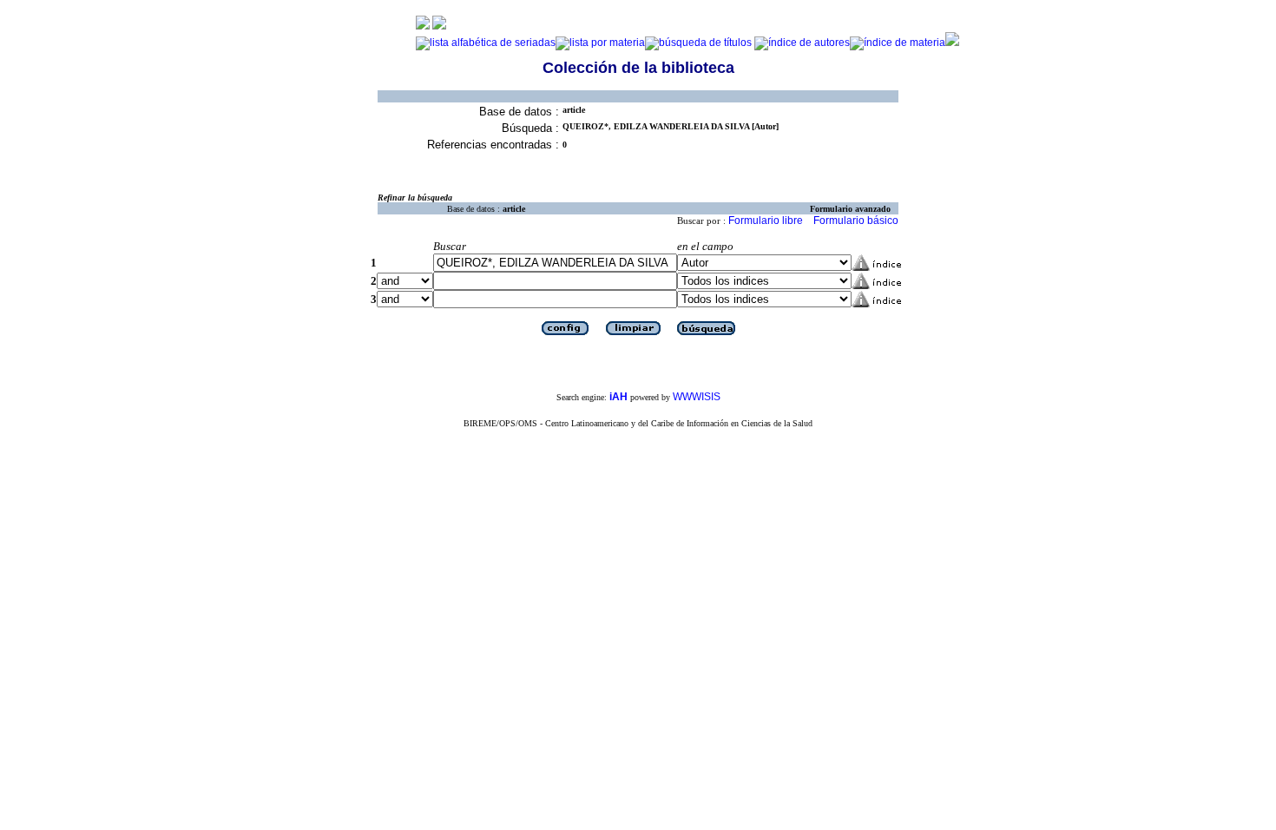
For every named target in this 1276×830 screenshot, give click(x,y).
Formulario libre (765, 220)
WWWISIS (696, 397)
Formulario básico (855, 220)
